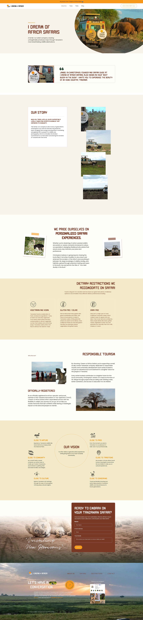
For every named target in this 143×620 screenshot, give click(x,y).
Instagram (101, 581)
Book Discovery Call (129, 6)
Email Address (78, 529)
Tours (70, 6)
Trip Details (77, 536)
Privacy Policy (51, 611)
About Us (63, 6)
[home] (15, 6)
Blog (82, 6)
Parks (76, 6)
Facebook (98, 583)
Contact (111, 573)
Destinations (96, 573)
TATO (36, 597)
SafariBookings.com (57, 597)
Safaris (83, 573)
